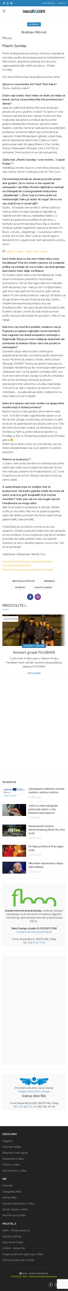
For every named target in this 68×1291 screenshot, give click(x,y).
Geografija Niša (11, 1191)
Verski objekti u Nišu (15, 1209)
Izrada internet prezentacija (34, 931)
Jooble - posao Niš (13, 1248)
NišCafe (40, 646)
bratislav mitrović (23, 581)
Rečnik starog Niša (14, 1215)
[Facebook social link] (4, 3)
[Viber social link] (38, 597)
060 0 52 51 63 (36, 942)
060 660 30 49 (27, 1106)
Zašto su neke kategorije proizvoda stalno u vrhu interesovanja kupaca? (43, 809)
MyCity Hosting (11, 1236)
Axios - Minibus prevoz (16, 1230)
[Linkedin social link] (11, 3)
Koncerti (29, 646)
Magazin (7, 1140)
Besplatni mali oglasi (15, 1152)
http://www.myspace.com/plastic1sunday (27, 569)
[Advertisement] (34, 737)
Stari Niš (7, 1185)
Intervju (34, 24)
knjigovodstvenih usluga (34, 1091)
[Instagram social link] (7, 3)
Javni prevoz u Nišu (14, 1170)
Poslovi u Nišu (11, 1164)
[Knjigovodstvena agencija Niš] (34, 1080)
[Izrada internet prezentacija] (34, 896)
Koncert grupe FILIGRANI (34, 652)
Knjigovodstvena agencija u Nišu (22, 1254)
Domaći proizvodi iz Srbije (18, 1260)
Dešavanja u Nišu (13, 1158)
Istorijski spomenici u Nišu (18, 1203)
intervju (20, 587)
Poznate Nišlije (11, 1146)
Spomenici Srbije (12, 1242)
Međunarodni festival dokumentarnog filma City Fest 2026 (46, 830)
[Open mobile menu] (4, 11)
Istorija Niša (9, 1197)
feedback (49, 581)
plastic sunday (43, 587)
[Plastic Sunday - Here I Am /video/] (24, 251)
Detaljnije (34, 673)
